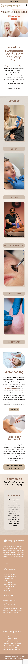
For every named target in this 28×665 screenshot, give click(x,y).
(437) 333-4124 (14, 1)
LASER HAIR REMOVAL (14, 245)
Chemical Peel (14, 293)
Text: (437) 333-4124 (9, 604)
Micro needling (8, 582)
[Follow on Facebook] (4, 563)
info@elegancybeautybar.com (12, 608)
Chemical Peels (8, 578)
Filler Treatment (9, 587)
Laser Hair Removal (10, 576)
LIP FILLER (14, 197)
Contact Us (7, 591)
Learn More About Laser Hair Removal (14, 467)
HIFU (5, 580)
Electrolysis (14, 342)
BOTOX (14, 149)
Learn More (14, 409)
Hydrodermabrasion (10, 574)
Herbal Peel (7, 589)
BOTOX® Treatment (10, 585)
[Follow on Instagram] (7, 563)
